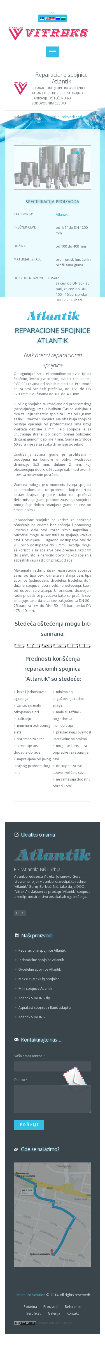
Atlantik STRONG (31, 1017)
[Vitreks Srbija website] (52, 33)
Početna (30, 1307)
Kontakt (73, 1313)
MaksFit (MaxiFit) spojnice (38, 979)
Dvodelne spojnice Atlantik (39, 969)
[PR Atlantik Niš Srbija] (52, 855)
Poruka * (20, 1080)
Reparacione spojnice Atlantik (53, 122)
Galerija (54, 1313)
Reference (73, 1307)
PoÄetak (50, 117)
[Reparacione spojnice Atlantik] (52, 167)
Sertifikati (33, 1313)
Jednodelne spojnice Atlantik (41, 960)
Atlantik (61, 214)
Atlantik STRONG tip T (35, 998)
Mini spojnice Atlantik (35, 988)
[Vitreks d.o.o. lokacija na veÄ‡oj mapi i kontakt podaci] (53, 1215)
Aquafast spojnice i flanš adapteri (45, 1007)
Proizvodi (67, 117)
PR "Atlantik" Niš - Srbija (36, 869)
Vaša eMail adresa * (29, 1056)
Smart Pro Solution (30, 1295)
